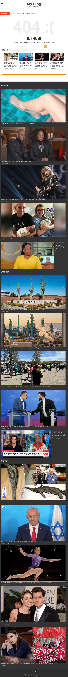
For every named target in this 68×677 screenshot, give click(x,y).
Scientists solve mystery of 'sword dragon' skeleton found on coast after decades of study (10, 64)
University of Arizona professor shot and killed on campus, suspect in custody (23, 309)
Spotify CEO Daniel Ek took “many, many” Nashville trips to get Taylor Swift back (24, 199)
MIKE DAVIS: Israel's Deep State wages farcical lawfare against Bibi (25, 64)
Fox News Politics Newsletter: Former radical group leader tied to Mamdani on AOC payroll (27, 663)
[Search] (45, 46)
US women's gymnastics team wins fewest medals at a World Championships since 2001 (30, 13)
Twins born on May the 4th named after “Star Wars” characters (19, 238)
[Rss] (34, 673)
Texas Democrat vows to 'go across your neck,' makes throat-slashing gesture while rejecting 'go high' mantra (59, 434)
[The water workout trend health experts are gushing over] (33, 105)
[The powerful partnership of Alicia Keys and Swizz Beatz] (33, 144)
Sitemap (41, 671)
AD (31, 671)
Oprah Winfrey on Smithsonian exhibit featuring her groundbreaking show (60, 245)
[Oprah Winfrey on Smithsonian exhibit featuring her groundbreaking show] (27, 255)
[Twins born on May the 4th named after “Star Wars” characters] (33, 220)
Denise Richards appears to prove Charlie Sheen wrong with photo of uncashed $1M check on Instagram (57, 65)
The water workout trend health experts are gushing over (17, 123)
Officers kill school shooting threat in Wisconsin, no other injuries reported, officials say (26, 386)
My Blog (34, 4)
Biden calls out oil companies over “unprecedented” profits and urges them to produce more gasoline (30, 348)
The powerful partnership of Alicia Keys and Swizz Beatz (17, 161)
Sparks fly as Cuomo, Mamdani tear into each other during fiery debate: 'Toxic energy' (25, 426)
